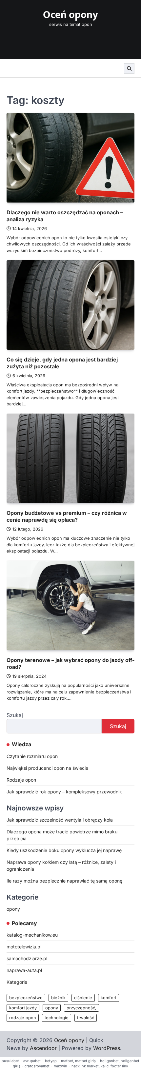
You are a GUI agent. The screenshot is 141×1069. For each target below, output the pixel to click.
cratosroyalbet (37, 1066)
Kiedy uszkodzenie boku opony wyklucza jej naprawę (64, 850)
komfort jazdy (23, 1007)
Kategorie (17, 982)
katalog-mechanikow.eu (32, 935)
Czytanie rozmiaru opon (32, 756)
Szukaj (15, 715)
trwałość (85, 1017)
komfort (108, 997)
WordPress (106, 1048)
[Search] (129, 68)
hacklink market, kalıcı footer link (99, 1066)
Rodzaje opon (21, 780)
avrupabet (32, 1061)
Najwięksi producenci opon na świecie (47, 768)
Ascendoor (43, 1048)
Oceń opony (70, 15)
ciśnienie (83, 997)
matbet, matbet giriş (78, 1061)
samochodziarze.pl (27, 958)
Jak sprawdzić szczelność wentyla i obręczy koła (60, 820)
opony (13, 909)
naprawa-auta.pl (24, 970)
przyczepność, (81, 1007)
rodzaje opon (22, 1017)
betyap (51, 1061)
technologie (57, 1017)
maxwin (60, 1066)
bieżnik (58, 997)
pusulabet (10, 1061)
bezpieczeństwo (26, 997)
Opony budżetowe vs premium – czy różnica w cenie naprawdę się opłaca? (67, 516)
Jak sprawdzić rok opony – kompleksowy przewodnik (64, 791)
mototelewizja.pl (24, 946)
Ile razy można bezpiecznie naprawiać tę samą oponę (64, 881)
